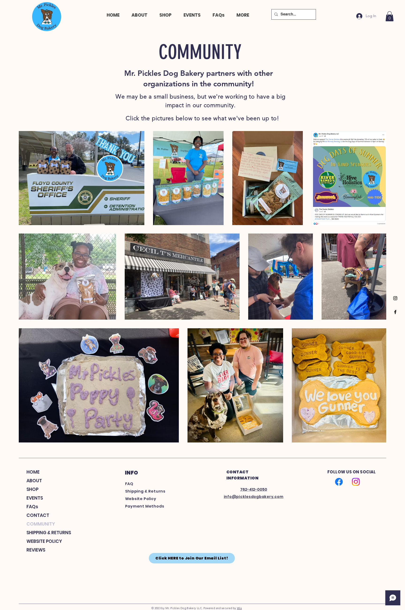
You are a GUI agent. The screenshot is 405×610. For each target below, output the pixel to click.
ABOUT (34, 481)
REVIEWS (35, 550)
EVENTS (34, 498)
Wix (239, 608)
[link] (389, 16)
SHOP (32, 489)
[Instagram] (395, 298)
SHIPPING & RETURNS (47, 533)
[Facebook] (395, 312)
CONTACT (37, 515)
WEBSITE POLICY (44, 541)
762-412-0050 (253, 489)
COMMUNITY (40, 524)
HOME (33, 472)
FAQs (32, 507)
